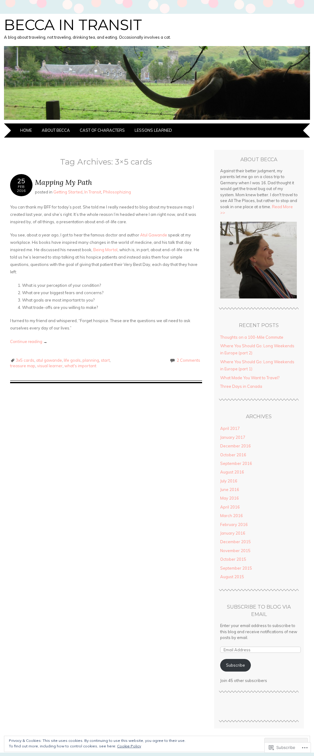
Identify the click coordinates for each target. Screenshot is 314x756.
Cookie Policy (129, 746)
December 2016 (235, 445)
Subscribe (235, 665)
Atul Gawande (153, 234)
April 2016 (230, 507)
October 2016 (233, 454)
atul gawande (49, 360)
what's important (80, 365)
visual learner (50, 365)
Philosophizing (117, 191)
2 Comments (188, 360)
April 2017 (230, 428)
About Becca (56, 130)
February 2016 (234, 524)
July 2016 (228, 480)
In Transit (92, 191)
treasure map (22, 365)
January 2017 (232, 437)
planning (90, 360)
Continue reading (28, 341)
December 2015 (235, 541)
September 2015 (236, 568)
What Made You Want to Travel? (249, 377)
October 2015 (233, 559)
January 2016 (232, 533)
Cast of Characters (102, 130)
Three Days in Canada (241, 386)
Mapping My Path (63, 182)
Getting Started (67, 191)
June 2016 (229, 489)
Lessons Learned (153, 130)
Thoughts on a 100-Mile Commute (251, 337)
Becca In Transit (73, 25)
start (105, 360)
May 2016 (229, 498)
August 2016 (232, 472)
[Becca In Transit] (157, 120)
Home (26, 130)
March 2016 (231, 515)
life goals (72, 360)
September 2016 (236, 463)
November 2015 (235, 550)
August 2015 (232, 576)
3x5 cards (25, 360)
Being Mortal (105, 249)
